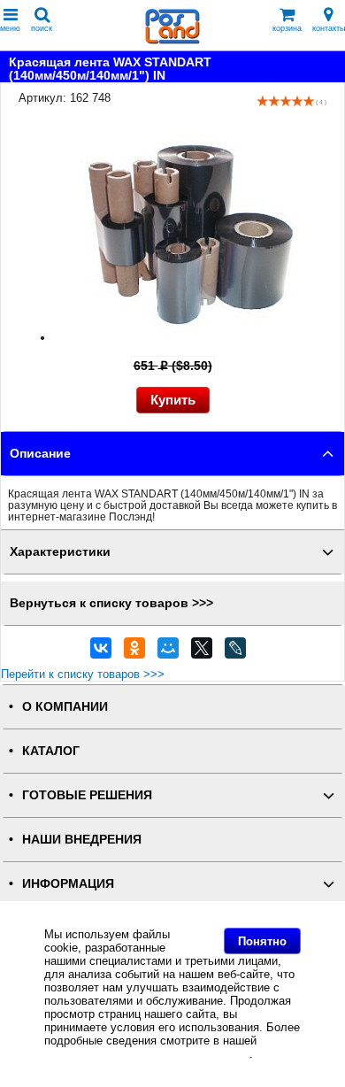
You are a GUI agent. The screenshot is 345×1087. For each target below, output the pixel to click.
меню (10, 28)
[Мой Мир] (168, 652)
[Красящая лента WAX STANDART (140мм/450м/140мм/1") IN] (190, 337)
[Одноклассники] (134, 652)
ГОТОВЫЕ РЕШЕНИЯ (87, 795)
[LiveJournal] (235, 652)
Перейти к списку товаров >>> (83, 674)
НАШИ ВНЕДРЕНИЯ (82, 839)
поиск (41, 28)
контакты (328, 28)
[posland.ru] (172, 40)
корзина (287, 28)
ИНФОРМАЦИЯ (68, 883)
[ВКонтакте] (101, 652)
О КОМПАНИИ (65, 706)
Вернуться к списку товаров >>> (111, 603)
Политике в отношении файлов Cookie (146, 1053)
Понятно (262, 941)
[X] (202, 652)
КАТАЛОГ (51, 751)
